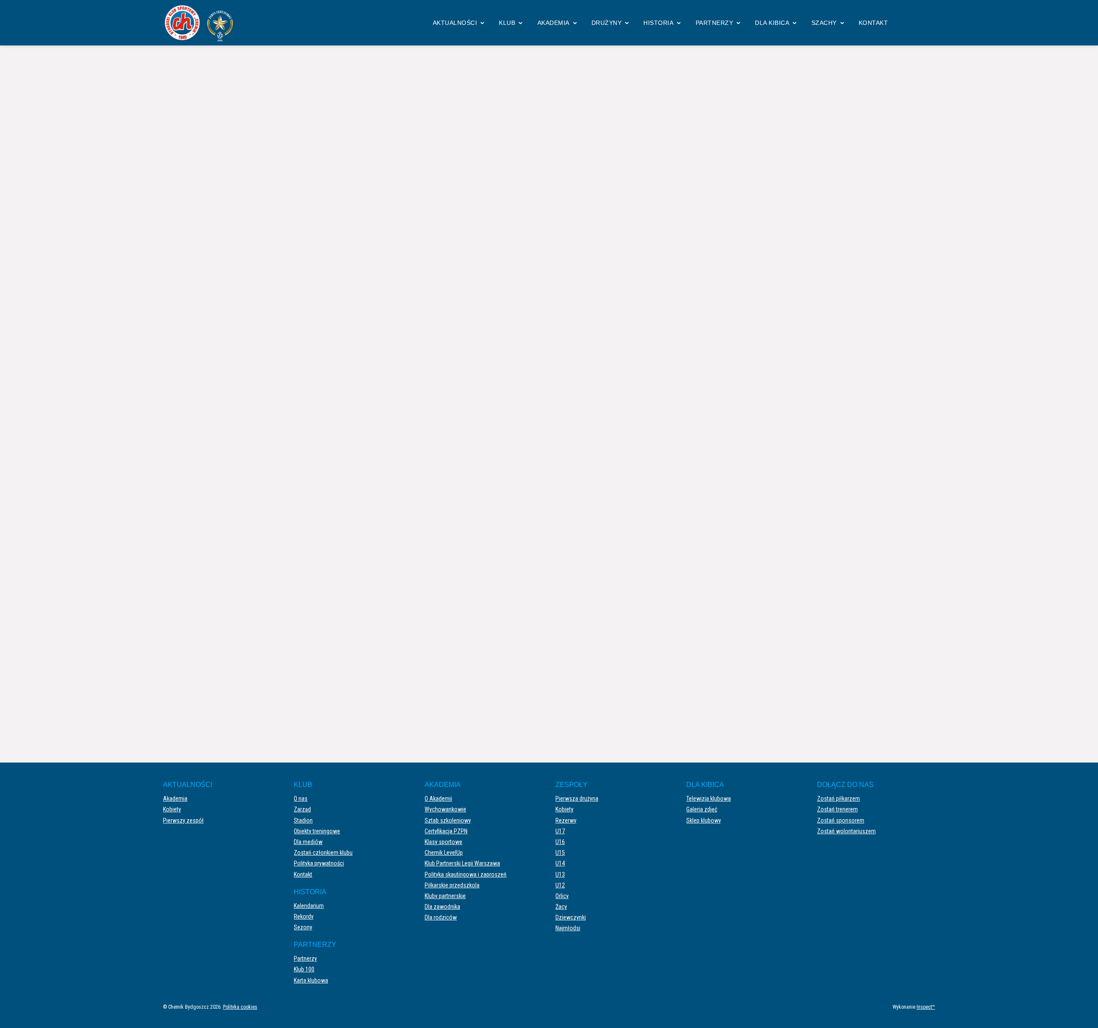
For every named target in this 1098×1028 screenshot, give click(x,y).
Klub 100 (304, 969)
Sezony (303, 927)
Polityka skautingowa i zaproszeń (466, 874)
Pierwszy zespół (183, 820)
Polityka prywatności (319, 863)
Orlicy (562, 895)
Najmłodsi (567, 928)
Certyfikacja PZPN (446, 831)
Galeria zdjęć (701, 809)
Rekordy (304, 916)
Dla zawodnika (442, 906)
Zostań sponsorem (840, 820)
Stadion (303, 820)
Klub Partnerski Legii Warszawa (462, 863)
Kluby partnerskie (445, 895)
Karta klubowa (311, 980)
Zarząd (302, 809)
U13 (560, 874)
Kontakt (873, 22)
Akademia (553, 22)
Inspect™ (926, 1007)
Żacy (561, 906)
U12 (560, 885)
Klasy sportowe (443, 841)
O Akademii (438, 798)
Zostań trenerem (837, 809)
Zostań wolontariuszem (846, 831)
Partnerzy (714, 22)
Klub (507, 22)
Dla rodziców (441, 917)
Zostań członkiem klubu (323, 852)
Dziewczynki (570, 917)
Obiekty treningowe (317, 831)
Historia (658, 22)
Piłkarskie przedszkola (452, 885)
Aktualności (455, 22)
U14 (560, 863)
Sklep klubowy (703, 820)
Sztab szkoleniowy (448, 820)
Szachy (824, 22)
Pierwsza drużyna (576, 798)
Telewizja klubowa (708, 798)
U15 (560, 852)
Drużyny (606, 22)
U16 (560, 841)
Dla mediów (308, 841)
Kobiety (172, 809)
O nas (301, 798)
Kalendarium (309, 905)
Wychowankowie (445, 809)
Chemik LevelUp (444, 852)
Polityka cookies (240, 1007)
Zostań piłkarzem (838, 798)
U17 (560, 831)
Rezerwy (565, 820)
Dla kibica (772, 22)
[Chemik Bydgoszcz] (201, 22)
